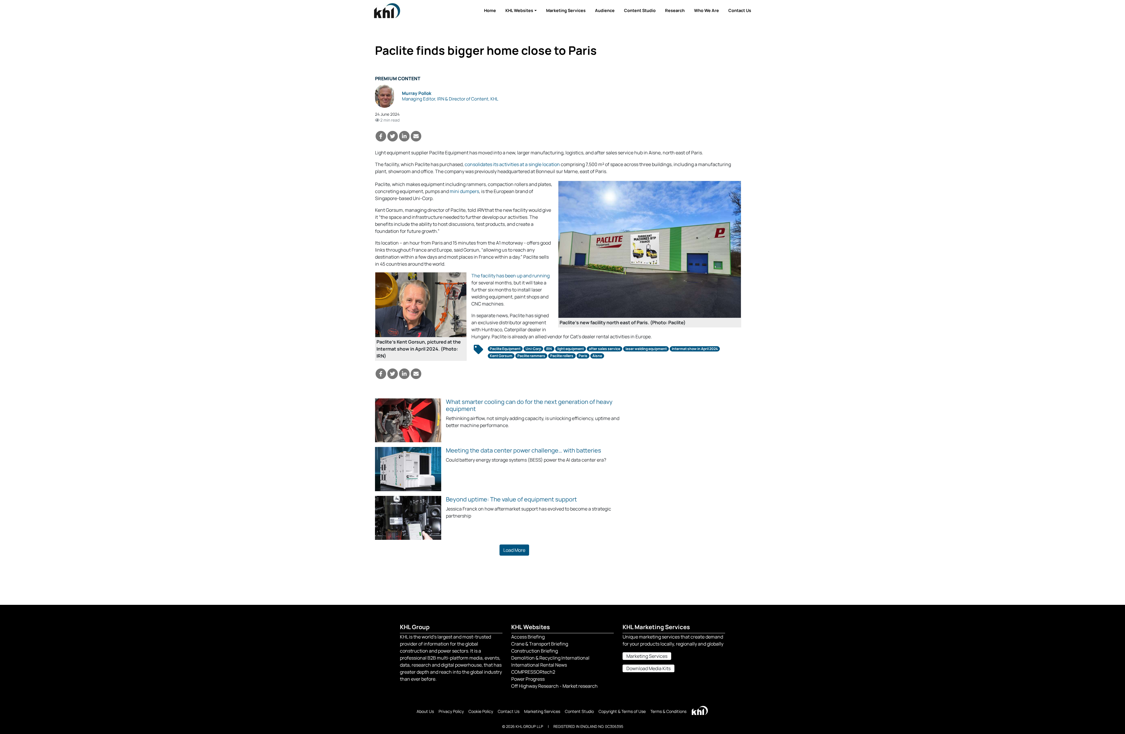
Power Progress (528, 679)
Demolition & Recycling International (550, 658)
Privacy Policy (451, 711)
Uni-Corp (533, 348)
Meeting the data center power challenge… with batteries (523, 450)
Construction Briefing (534, 651)
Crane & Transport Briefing (539, 644)
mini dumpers (464, 191)
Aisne (597, 355)
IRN (549, 348)
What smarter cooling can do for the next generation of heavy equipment (529, 405)
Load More (514, 550)
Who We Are (706, 10)
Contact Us (739, 10)
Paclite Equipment (505, 348)
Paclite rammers (531, 355)
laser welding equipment (646, 348)
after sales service (604, 348)
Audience (605, 10)
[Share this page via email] (416, 136)
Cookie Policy (480, 711)
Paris (583, 355)
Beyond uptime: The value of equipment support (511, 499)
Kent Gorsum (501, 355)
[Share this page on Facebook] (381, 136)
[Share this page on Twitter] (392, 136)
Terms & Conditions (668, 711)
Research (675, 10)
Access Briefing (528, 637)
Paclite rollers (561, 355)
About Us (425, 711)
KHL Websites (519, 10)
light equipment (570, 348)
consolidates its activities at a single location (512, 164)
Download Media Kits (648, 668)
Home (490, 10)
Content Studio (640, 10)
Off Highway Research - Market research (554, 686)
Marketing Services (566, 10)
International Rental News (539, 665)
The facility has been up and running (510, 275)
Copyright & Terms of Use (622, 711)
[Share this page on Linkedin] (404, 136)
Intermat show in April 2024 (695, 348)
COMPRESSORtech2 (533, 672)
